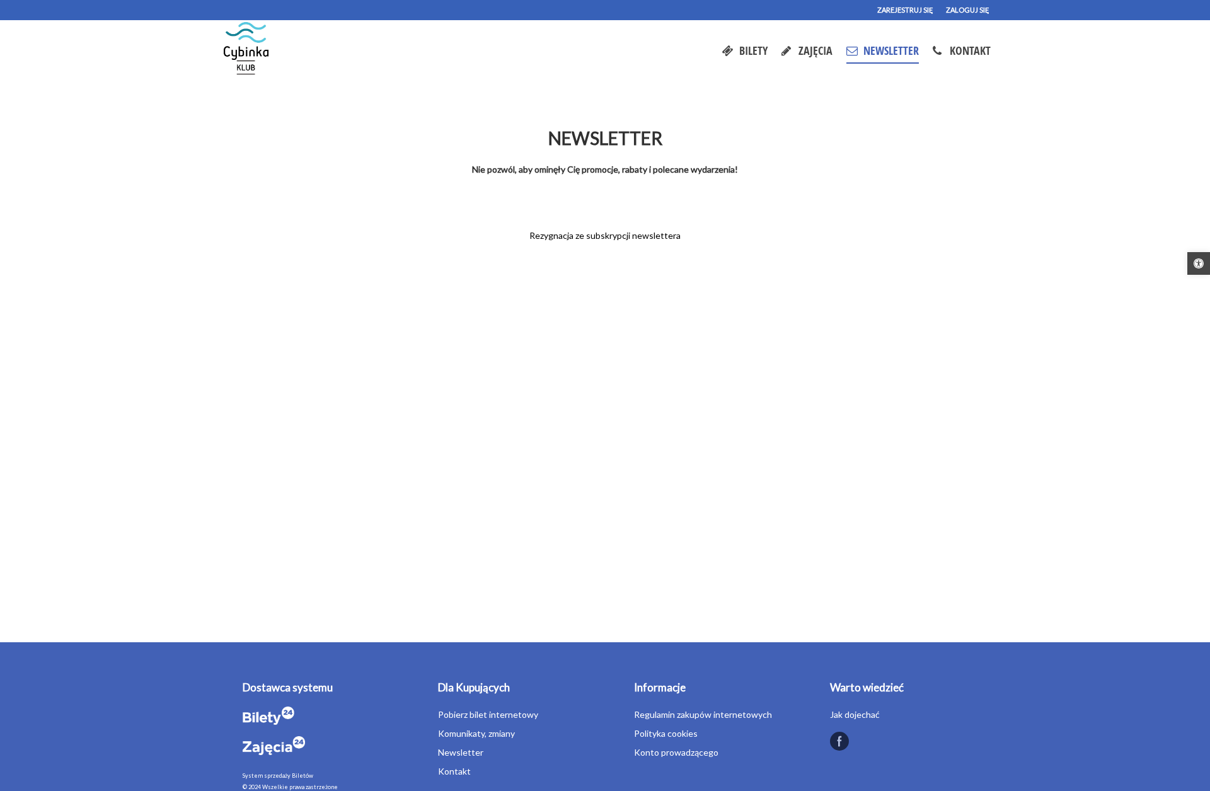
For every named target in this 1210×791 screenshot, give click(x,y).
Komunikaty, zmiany (476, 733)
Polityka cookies (666, 733)
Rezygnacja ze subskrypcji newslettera (605, 235)
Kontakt (454, 771)
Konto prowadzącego (676, 752)
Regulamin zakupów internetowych (703, 714)
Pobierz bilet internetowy (488, 714)
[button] (1198, 263)
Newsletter (460, 752)
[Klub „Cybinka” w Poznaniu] (247, 50)
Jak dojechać (855, 714)
